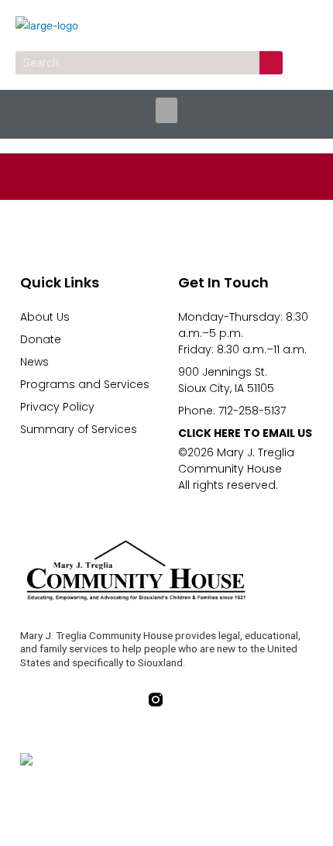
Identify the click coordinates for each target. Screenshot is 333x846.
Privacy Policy (57, 406)
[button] (166, 110)
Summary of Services (78, 429)
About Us (45, 317)
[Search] (271, 62)
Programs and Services (84, 384)
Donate (40, 339)
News (34, 362)
